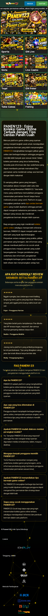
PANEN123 (8, 151)
